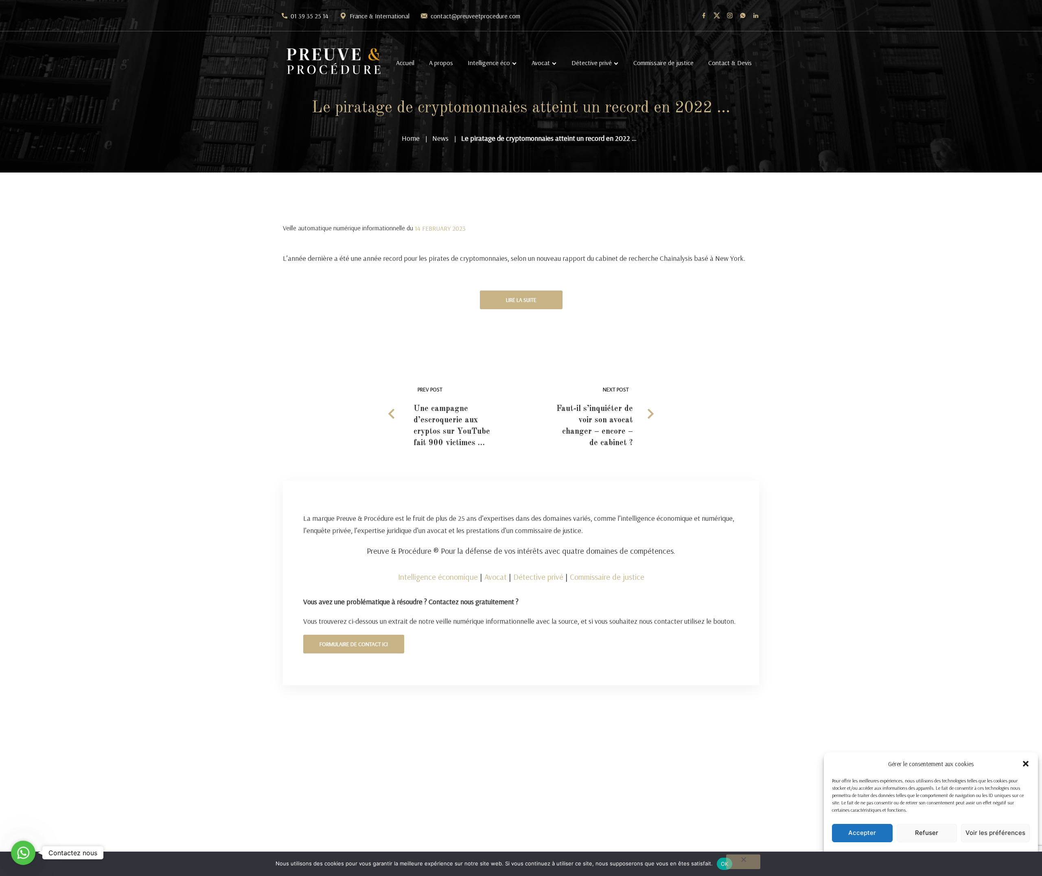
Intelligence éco (489, 63)
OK (725, 864)
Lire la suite (521, 300)
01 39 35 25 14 (309, 16)
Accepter (862, 833)
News (440, 138)
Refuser (926, 833)
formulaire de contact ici (354, 644)
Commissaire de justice (663, 63)
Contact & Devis (730, 63)
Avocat (541, 63)
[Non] (743, 861)
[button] (1026, 764)
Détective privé (591, 63)
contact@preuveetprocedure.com (475, 16)
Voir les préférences (995, 833)
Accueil (405, 63)
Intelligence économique (438, 577)
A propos (441, 63)
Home (411, 138)
